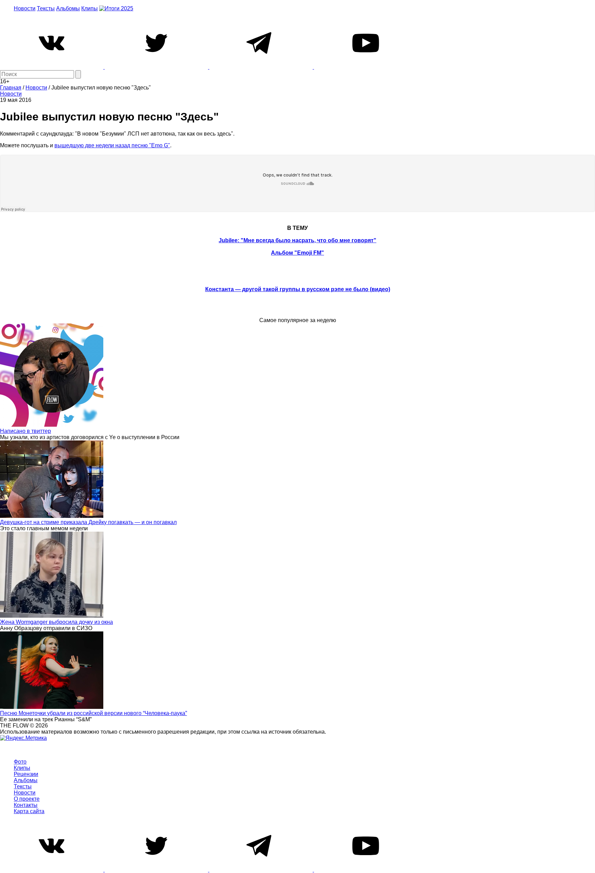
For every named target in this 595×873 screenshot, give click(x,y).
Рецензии (26, 774)
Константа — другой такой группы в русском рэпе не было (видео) (297, 289)
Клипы (89, 8)
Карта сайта (29, 811)
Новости (24, 8)
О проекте (27, 799)
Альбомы (68, 8)
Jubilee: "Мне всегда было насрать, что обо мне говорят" (297, 240)
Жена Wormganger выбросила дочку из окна (56, 622)
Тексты (46, 8)
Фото (20, 762)
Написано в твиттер (25, 431)
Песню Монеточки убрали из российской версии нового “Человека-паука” (93, 713)
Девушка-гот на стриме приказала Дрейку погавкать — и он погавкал (88, 522)
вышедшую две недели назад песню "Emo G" (112, 145)
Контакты (26, 805)
